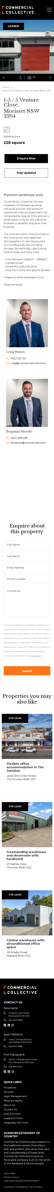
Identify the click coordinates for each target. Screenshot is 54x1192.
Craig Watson (15, 352)
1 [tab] (25, 70)
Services (9, 1092)
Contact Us (10, 1109)
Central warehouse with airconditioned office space (25, 943)
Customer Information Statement (22, 1181)
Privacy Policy (11, 1177)
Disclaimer (9, 1173)
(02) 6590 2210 (15, 1066)
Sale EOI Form (12, 1113)
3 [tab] (28, 70)
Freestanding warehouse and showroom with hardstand (26, 855)
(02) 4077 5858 (15, 1020)
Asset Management (15, 1096)
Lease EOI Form (13, 1118)
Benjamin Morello (19, 431)
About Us (9, 1105)
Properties (10, 1087)
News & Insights (13, 1100)
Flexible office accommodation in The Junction (25, 767)
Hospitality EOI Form (16, 1122)
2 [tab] (27, 70)
